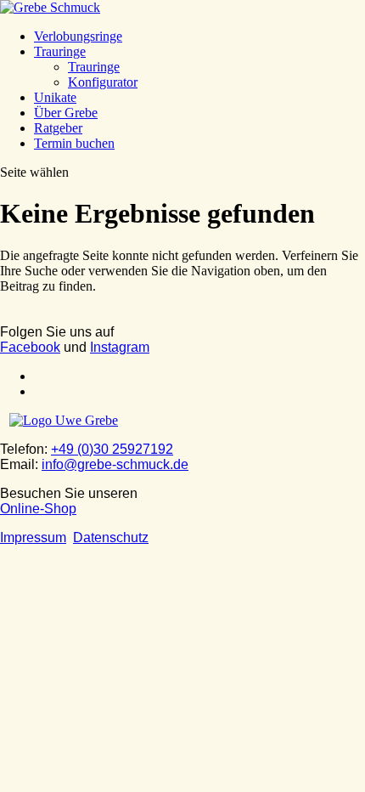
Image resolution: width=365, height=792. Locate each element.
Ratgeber (58, 128)
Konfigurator (103, 82)
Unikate (55, 97)
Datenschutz (111, 537)
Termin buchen (74, 143)
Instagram (119, 347)
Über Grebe (66, 112)
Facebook (30, 347)
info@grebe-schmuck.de (115, 464)
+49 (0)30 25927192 (112, 449)
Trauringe (60, 51)
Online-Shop (38, 508)
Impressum (33, 537)
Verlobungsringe (78, 36)
